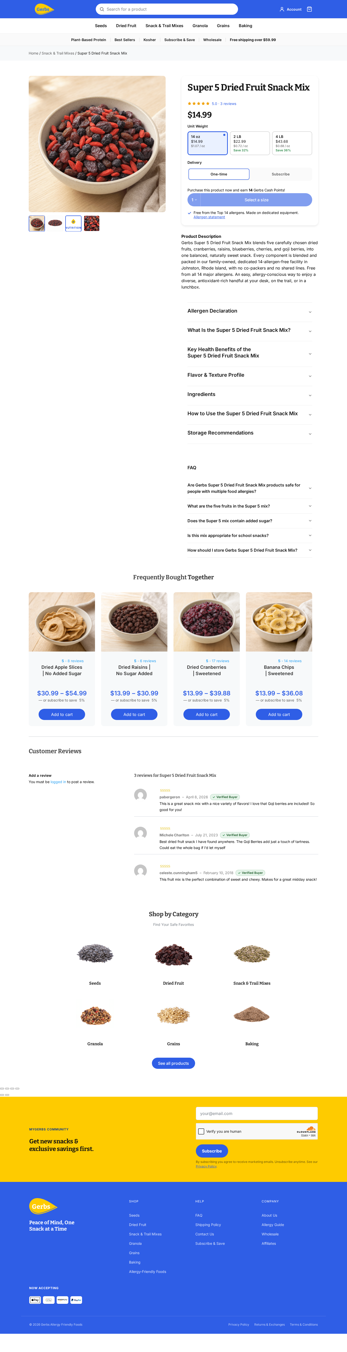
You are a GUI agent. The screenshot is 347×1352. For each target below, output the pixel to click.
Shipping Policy (208, 1224)
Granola (200, 25)
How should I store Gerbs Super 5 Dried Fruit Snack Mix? (242, 550)
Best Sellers (125, 40)
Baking (245, 25)
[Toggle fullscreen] (7, 1088)
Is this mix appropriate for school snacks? (228, 535)
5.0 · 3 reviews (224, 103)
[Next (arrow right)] (7, 1095)
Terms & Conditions (304, 1324)
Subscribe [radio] (281, 174)
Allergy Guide (273, 1224)
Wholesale (212, 40)
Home (33, 53)
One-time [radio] (219, 174)
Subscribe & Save (179, 40)
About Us (269, 1215)
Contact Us (204, 1234)
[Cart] (309, 9)
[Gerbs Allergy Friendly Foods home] (74, 1206)
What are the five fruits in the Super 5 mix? (228, 506)
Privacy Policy (206, 1166)
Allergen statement (209, 217)
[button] (95, 961)
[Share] (12, 1088)
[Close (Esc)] (17, 1088)
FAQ (198, 1215)
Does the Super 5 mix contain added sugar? (229, 520)
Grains (223, 25)
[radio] (207, 143)
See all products (173, 1063)
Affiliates (269, 1243)
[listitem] (37, 223)
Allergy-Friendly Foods (147, 1271)
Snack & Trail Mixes (164, 25)
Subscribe (212, 1150)
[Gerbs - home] (44, 9)
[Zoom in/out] (2, 1088)
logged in (58, 782)
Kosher (150, 40)
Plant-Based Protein (88, 40)
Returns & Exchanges (269, 1324)
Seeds (101, 25)
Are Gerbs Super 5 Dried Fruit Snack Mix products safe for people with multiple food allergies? (243, 488)
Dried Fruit (126, 25)
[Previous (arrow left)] (2, 1095)
